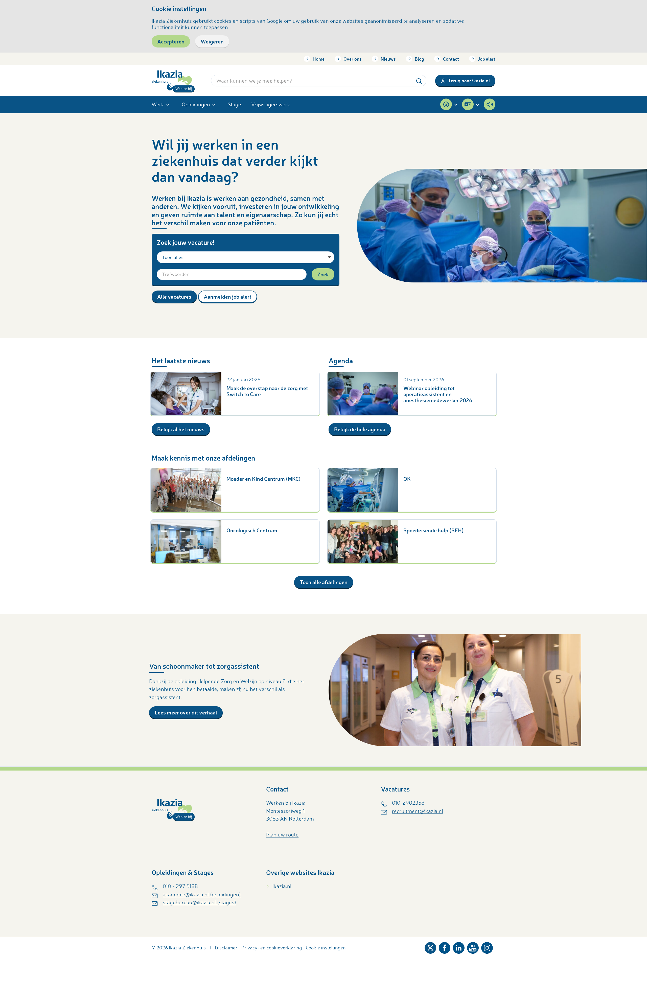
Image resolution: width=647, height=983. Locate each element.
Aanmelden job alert (227, 296)
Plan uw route (282, 834)
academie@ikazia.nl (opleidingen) (202, 894)
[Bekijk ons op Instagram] (487, 947)
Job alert (486, 59)
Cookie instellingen (326, 948)
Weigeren (212, 41)
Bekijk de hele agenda (359, 429)
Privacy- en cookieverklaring (271, 948)
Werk (158, 104)
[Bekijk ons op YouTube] (473, 947)
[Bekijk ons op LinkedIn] (459, 947)
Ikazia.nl (281, 886)
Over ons (352, 59)
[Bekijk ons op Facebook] (444, 947)
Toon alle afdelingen (324, 582)
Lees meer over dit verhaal (186, 712)
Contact (451, 59)
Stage (234, 104)
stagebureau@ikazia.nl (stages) (199, 902)
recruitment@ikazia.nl (417, 811)
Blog (419, 59)
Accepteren (170, 41)
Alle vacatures (174, 296)
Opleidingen (196, 104)
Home (319, 59)
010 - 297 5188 (180, 886)
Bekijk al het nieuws (180, 429)
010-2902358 (408, 802)
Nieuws (388, 59)
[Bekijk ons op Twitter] (430, 947)
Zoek (323, 274)
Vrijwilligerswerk (270, 104)
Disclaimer (226, 948)
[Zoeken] (419, 80)
